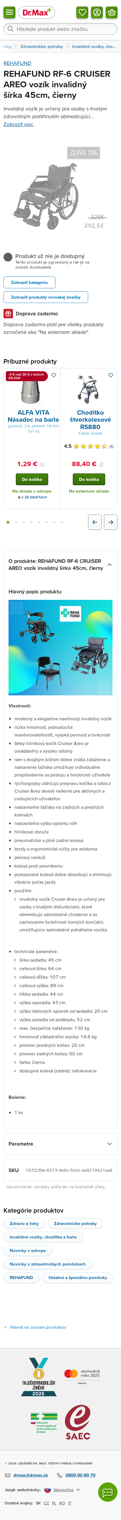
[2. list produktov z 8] (16, 522)
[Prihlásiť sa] (97, 12)
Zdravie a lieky (24, 1223)
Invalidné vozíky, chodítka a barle (43, 1236)
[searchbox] (60, 29)
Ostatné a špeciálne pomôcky (77, 1277)
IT (69, 1503)
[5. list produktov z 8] (39, 522)
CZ (46, 1503)
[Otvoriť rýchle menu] (9, 12)
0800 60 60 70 (80, 1474)
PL (54, 1503)
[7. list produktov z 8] (54, 522)
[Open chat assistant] (108, 1492)
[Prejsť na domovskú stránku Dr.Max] (36, 12)
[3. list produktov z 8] (24, 522)
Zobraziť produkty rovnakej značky (45, 296)
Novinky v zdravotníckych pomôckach (48, 1263)
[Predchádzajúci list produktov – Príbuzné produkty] (95, 522)
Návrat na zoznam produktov (38, 1327)
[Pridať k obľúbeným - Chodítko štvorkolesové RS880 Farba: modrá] (110, 375)
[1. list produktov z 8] (8, 522)
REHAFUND (17, 63)
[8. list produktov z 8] (62, 522)
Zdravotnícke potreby (75, 1223)
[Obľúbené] (82, 12)
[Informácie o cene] (42, 464)
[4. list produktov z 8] (31, 522)
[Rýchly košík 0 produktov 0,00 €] (111, 12)
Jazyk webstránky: (23, 1489)
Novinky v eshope (28, 1250)
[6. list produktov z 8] (47, 522)
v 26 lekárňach (34, 497)
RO (62, 1503)
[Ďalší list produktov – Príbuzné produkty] (110, 522)
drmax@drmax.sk (31, 1474)
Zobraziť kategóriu (29, 282)
